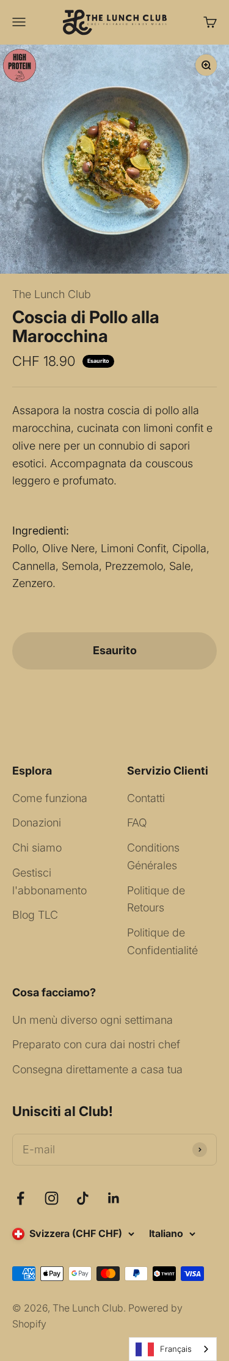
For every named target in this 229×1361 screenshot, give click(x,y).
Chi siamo (37, 847)
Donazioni (36, 822)
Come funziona (49, 798)
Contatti (146, 798)
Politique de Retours (156, 899)
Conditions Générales (153, 856)
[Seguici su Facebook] (20, 1198)
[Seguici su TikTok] (83, 1198)
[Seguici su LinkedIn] (114, 1198)
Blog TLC (35, 914)
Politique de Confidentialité (162, 941)
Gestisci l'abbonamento (49, 881)
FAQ (137, 822)
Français (176, 1349)
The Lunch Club (51, 294)
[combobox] (173, 1349)
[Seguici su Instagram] (51, 1198)
